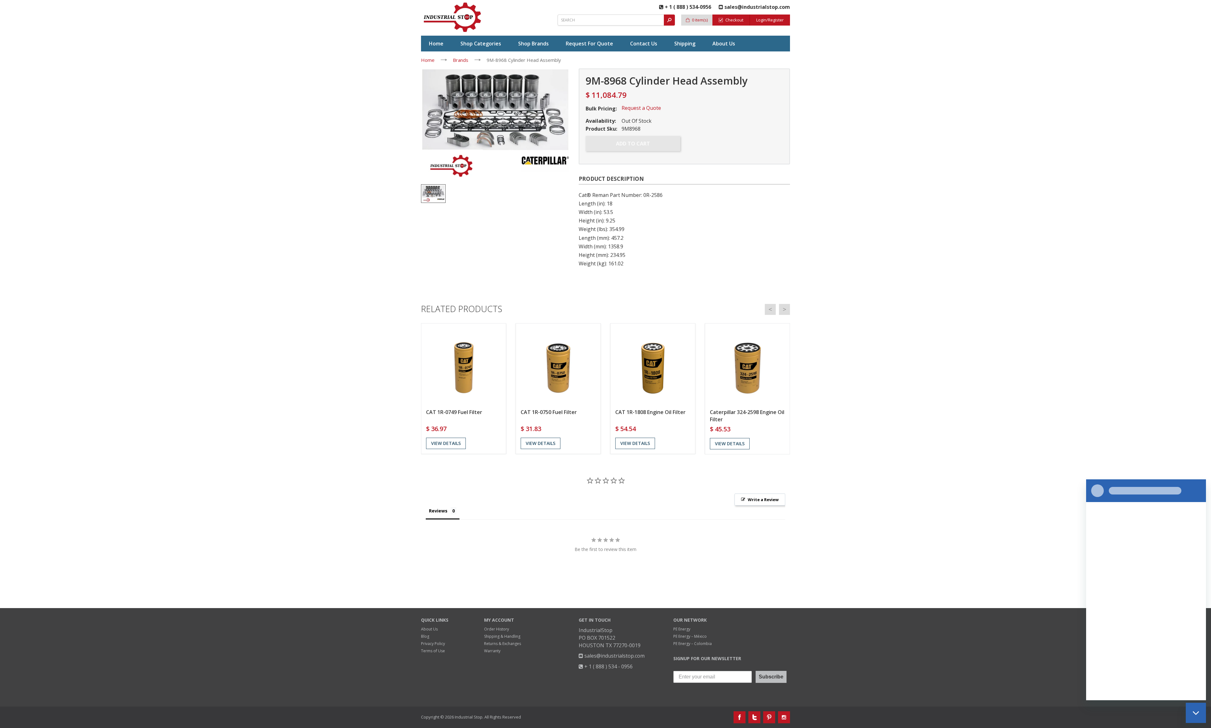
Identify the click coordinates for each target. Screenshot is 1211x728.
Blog (425, 636)
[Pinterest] (769, 717)
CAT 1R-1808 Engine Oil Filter (650, 412)
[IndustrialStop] (453, 17)
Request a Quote (641, 107)
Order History (496, 629)
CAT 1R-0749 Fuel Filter (454, 412)
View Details (446, 443)
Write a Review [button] (763, 499)
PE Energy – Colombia (692, 643)
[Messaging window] (1146, 589)
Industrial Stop (469, 717)
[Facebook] (740, 717)
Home (428, 60)
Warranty (492, 651)
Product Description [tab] (611, 178)
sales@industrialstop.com (614, 655)
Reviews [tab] (438, 511)
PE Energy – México (690, 636)
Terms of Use (433, 651)
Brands (460, 60)
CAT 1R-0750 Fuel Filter (549, 412)
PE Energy (681, 629)
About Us (429, 629)
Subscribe (771, 676)
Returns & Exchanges (502, 643)
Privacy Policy (433, 643)
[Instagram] (784, 717)
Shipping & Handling (502, 636)
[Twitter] (754, 717)
